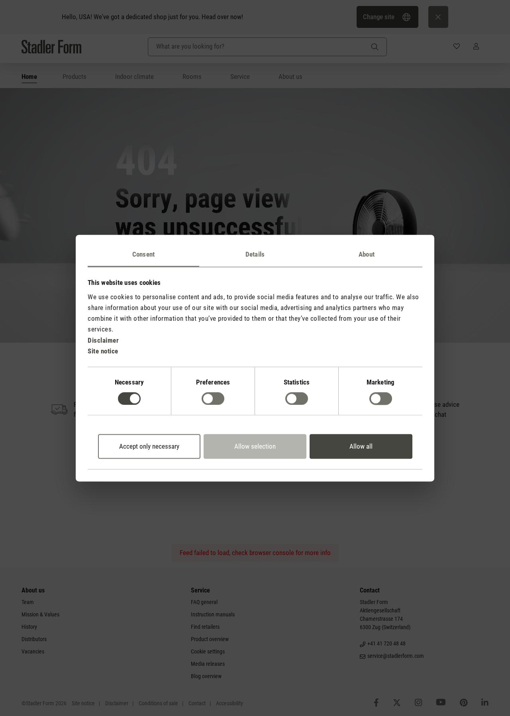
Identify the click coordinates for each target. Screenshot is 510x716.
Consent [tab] (143, 254)
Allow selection (255, 447)
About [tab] (367, 254)
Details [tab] (255, 254)
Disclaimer (103, 340)
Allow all (361, 447)
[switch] (213, 398)
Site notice (103, 351)
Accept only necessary (149, 447)
